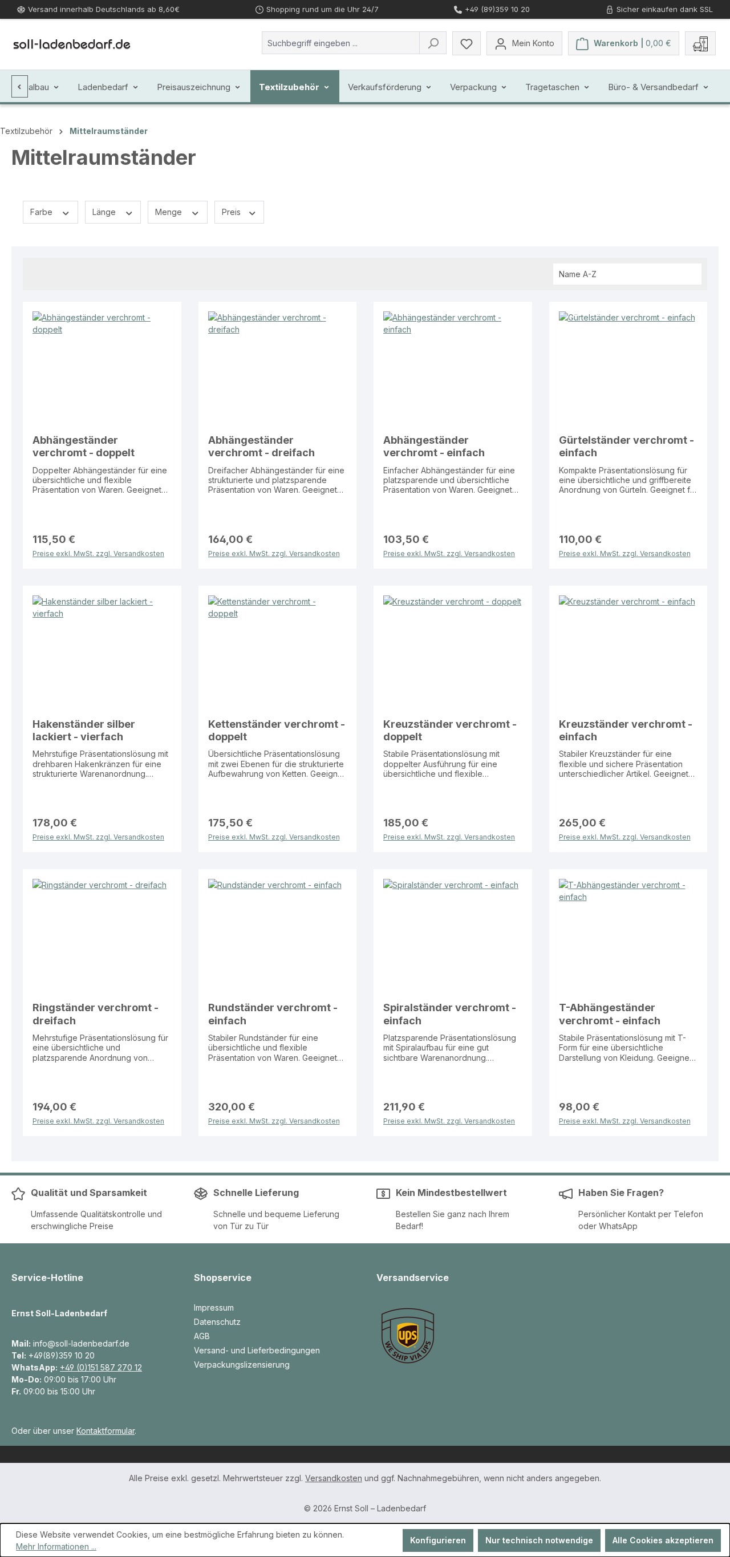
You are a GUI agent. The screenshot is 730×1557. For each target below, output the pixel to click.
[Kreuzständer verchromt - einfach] (628, 652)
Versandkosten (333, 1478)
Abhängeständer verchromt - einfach (434, 446)
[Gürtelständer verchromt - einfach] (628, 368)
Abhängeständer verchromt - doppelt (84, 446)
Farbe (42, 212)
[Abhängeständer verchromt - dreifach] (277, 368)
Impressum (214, 1307)
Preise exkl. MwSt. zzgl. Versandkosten (98, 552)
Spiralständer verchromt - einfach (449, 1013)
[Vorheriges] (19, 86)
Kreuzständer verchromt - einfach (625, 730)
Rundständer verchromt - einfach (273, 1013)
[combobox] (341, 42)
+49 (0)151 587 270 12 (101, 1367)
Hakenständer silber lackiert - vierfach (84, 730)
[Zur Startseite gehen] (71, 43)
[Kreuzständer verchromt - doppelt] (452, 652)
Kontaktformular (105, 1431)
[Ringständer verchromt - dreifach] (102, 936)
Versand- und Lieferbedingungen (257, 1350)
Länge (105, 212)
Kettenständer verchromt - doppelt (276, 730)
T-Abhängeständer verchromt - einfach (609, 1013)
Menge (169, 212)
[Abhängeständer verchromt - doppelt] (102, 368)
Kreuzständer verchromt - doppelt (450, 730)
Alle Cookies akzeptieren (663, 1540)
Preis (232, 212)
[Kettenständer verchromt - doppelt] (277, 652)
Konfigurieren (438, 1540)
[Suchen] (433, 42)
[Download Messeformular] (700, 43)
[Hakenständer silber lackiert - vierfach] (102, 652)
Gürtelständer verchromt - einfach (626, 446)
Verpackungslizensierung (242, 1364)
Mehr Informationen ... (56, 1546)
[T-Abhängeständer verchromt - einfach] (628, 936)
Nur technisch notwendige (539, 1540)
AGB (202, 1336)
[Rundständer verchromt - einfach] (277, 936)
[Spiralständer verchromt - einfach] (452, 936)
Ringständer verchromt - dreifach (96, 1013)
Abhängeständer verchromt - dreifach (261, 446)
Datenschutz (217, 1322)
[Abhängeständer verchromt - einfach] (452, 368)
